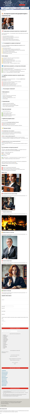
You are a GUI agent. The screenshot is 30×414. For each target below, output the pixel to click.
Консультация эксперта (15, 388)
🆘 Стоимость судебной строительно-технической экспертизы (10, 168)
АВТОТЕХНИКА (5, 346)
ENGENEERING (5, 337)
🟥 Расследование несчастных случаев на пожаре (9, 193)
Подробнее (16, 411)
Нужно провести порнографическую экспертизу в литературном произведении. (16, 394)
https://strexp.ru (5, 155)
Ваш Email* (3, 306)
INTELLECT (4, 345)
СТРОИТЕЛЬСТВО (4, 10)
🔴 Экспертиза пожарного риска (7, 260)
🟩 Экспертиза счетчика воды (6, 290)
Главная (4, 8)
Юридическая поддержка (15, 328)
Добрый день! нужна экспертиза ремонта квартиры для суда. (14, 395)
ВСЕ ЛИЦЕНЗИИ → (4, 352)
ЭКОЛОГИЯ (4, 343)
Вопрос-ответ (11, 8)
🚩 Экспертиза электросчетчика (7, 211)
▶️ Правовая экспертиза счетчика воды (8, 232)
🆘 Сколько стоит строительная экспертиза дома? (9, 167)
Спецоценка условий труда (5, 403)
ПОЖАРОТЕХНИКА (5, 340)
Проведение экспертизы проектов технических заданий (10, 163)
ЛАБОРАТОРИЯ (5, 347)
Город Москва (4, 370)
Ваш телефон (3, 311)
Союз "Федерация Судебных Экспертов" (15, 402)
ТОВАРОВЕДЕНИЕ (5, 344)
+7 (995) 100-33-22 (22, 2)
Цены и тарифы (18, 8)
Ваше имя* (3, 308)
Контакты (25, 8)
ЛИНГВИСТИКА (5, 341)
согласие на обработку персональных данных (10, 317)
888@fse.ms (22, 3)
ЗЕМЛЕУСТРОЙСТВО (5, 339)
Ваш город (3, 314)
